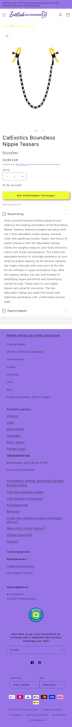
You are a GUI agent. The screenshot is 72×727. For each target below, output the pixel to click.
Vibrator (12, 416)
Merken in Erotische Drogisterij (25, 351)
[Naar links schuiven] (28, 130)
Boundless (10, 152)
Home (6, 25)
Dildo (10, 422)
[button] (4, 15)
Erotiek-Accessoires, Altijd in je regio (28, 397)
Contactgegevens (37, 720)
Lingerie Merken (16, 344)
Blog (9, 389)
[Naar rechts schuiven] (43, 130)
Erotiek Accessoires (28, 709)
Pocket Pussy (16, 448)
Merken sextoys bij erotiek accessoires (33, 335)
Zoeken (11, 367)
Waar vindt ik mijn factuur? (26, 528)
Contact (12, 541)
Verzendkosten (22, 164)
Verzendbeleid (59, 715)
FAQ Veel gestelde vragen (25, 492)
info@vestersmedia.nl (20, 566)
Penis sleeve (16, 442)
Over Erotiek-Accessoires (25, 498)
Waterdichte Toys (24, 25)
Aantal (6, 169)
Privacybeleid (16, 715)
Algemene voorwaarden (37, 715)
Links (10, 382)
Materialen (13, 374)
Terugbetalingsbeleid (52, 709)
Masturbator (15, 429)
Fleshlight (14, 435)
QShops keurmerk (19, 535)
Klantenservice (17, 505)
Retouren (13, 511)
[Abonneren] (61, 650)
